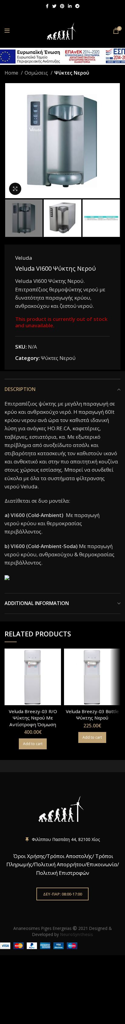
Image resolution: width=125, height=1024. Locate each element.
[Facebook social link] (47, 6)
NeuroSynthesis (76, 934)
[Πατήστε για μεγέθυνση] (15, 189)
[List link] (62, 839)
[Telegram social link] (77, 6)
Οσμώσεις (37, 72)
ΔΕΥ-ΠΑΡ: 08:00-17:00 (62, 894)
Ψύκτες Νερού (71, 72)
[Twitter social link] (54, 6)
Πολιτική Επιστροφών (62, 872)
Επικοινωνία (102, 864)
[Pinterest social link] (62, 6)
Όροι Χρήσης (28, 856)
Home (12, 72)
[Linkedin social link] (69, 6)
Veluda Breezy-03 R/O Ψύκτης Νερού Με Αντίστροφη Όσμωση (33, 717)
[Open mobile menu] (7, 31)
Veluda (23, 257)
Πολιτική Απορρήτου (59, 864)
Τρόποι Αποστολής (69, 856)
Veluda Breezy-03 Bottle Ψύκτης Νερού (92, 714)
